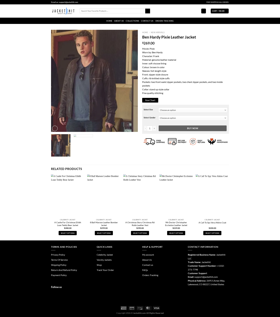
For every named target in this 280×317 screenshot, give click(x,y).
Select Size (148, 110)
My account (148, 254)
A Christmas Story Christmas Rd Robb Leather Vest (140, 223)
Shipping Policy (58, 264)
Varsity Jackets (104, 259)
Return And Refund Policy (64, 270)
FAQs (145, 270)
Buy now (192, 128)
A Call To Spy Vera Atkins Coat (212, 222)
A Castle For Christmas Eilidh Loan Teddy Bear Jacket (67, 223)
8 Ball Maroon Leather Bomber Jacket (104, 223)
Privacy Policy (58, 254)
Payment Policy (59, 275)
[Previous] (56, 81)
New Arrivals (157, 32)
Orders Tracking (164, 21)
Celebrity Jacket (105, 254)
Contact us (147, 21)
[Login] (203, 11)
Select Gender (149, 118)
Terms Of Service (59, 259)
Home (109, 21)
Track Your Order (105, 270)
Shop (99, 264)
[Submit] (147, 11)
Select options (68, 233)
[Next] (132, 81)
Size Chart (150, 100)
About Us (119, 21)
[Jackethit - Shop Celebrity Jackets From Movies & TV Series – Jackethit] (63, 11)
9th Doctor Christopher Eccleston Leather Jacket (176, 223)
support (198, 276)
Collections (132, 21)
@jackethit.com (210, 276)
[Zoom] (55, 128)
